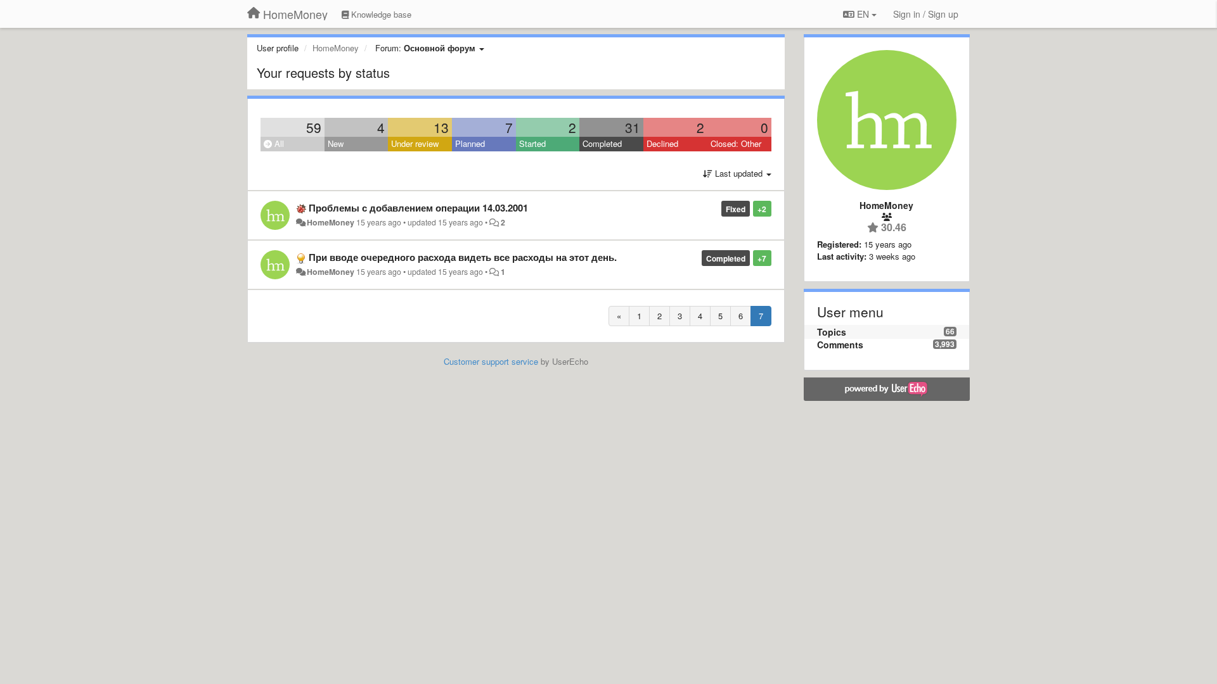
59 (313, 127)
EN (863, 14)
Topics (831, 332)
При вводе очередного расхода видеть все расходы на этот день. (463, 257)
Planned (470, 143)
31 (632, 127)
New (336, 143)
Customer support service (491, 361)
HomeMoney (330, 222)
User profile (278, 48)
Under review (415, 143)
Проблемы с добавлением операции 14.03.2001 (418, 208)
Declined (662, 143)
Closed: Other (736, 143)
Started (532, 143)
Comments (840, 344)
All (278, 143)
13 (441, 127)
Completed (602, 143)
